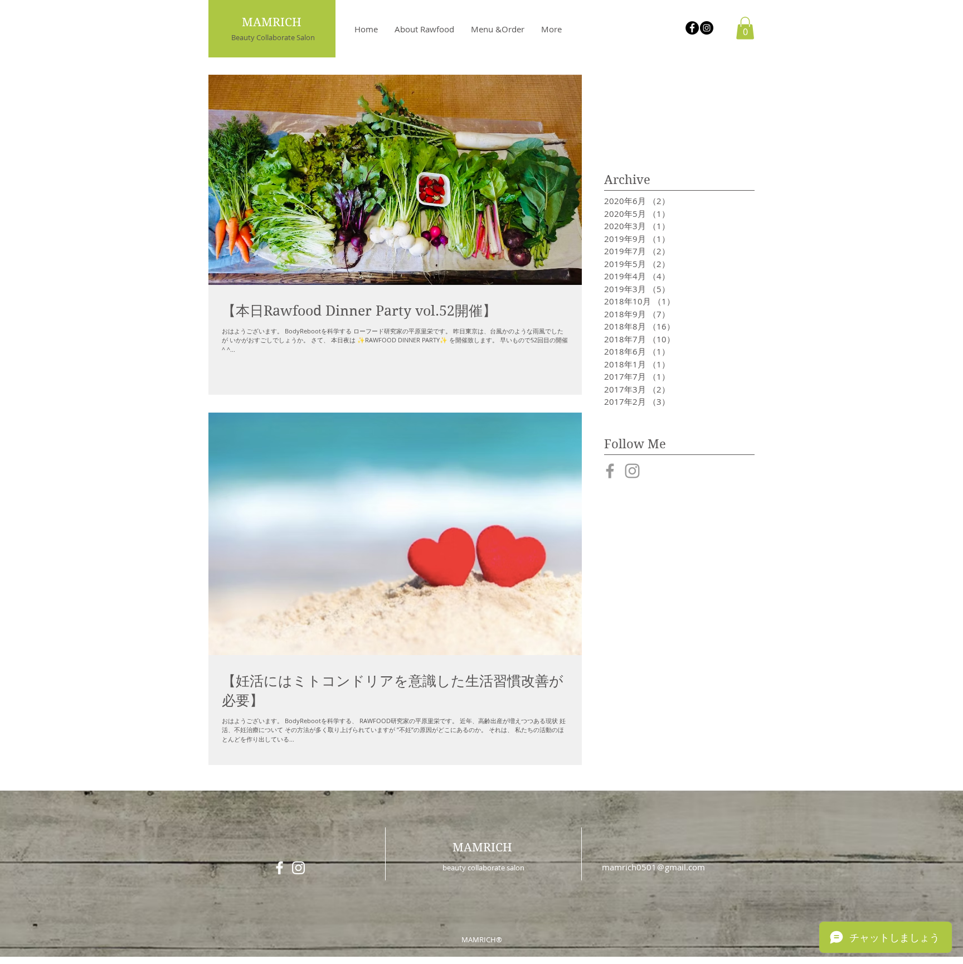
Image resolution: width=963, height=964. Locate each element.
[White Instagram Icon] (298, 867)
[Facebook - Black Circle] (692, 28)
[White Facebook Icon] (279, 867)
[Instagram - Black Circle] (706, 28)
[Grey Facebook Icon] (610, 471)
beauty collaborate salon (483, 868)
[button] (745, 28)
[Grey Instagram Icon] (632, 471)
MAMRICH (482, 847)
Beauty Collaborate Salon (273, 37)
